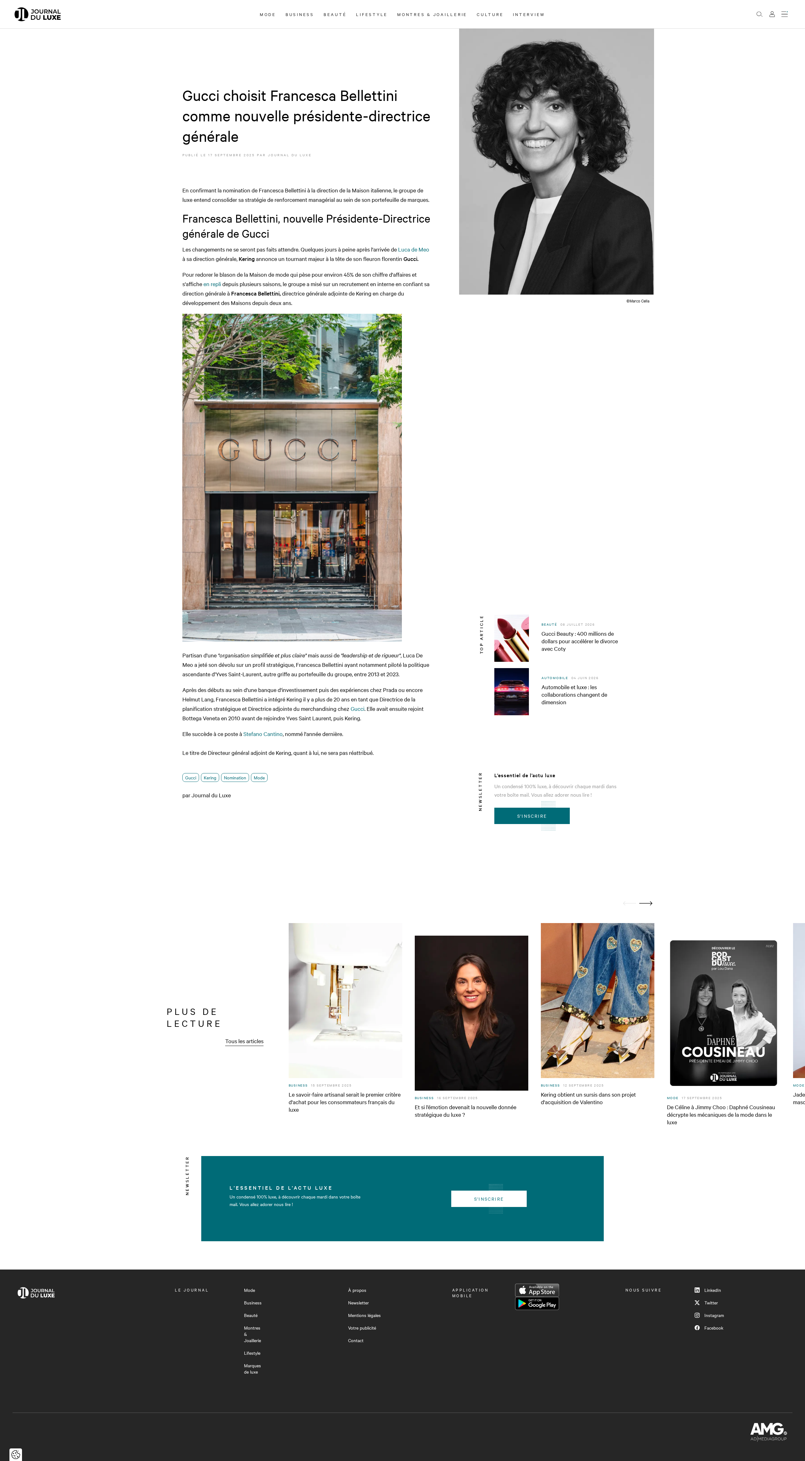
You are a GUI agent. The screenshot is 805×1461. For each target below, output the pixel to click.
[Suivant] (645, 903)
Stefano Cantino (263, 733)
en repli (212, 283)
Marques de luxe (252, 1368)
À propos (357, 1290)
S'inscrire (532, 816)
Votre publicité (362, 1328)
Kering (210, 777)
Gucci (357, 708)
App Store (537, 1290)
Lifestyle (372, 14)
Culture (490, 14)
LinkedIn (712, 1290)
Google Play (537, 1303)
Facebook (713, 1328)
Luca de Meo (413, 249)
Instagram (714, 1315)
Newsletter (358, 1302)
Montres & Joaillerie (432, 14)
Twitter (711, 1302)
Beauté (335, 14)
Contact (356, 1340)
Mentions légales (364, 1315)
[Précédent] (629, 903)
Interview (529, 14)
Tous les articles (244, 1040)
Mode (268, 14)
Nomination (235, 777)
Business (300, 14)
